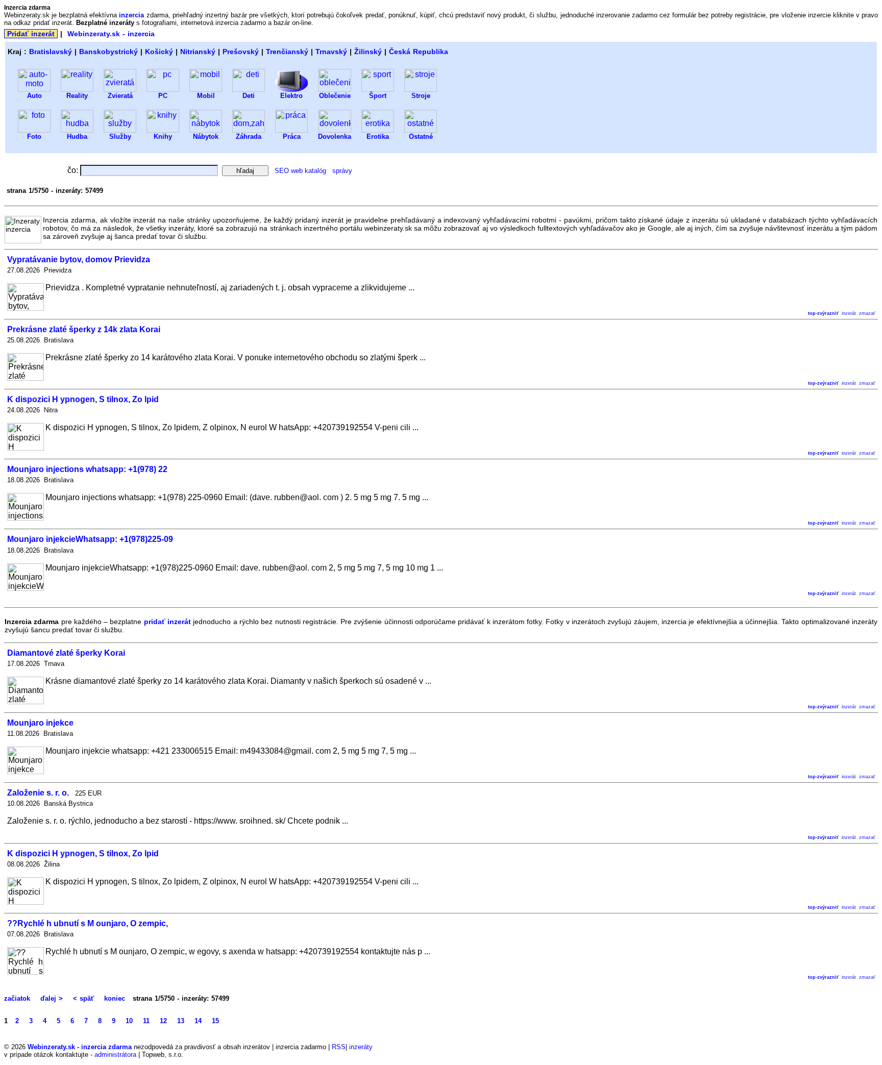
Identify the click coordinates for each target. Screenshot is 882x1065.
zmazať (867, 313)
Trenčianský (287, 51)
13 (180, 1021)
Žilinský (368, 51)
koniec (115, 998)
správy (342, 171)
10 (129, 1021)
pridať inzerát (167, 621)
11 (146, 1021)
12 (163, 1021)
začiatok (18, 998)
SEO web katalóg (300, 171)
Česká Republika (418, 51)
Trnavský (331, 51)
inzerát (849, 313)
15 (215, 1021)
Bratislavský (50, 51)
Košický (159, 51)
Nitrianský (197, 51)
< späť (83, 998)
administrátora (115, 1054)
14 (198, 1021)
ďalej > (51, 998)
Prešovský (241, 51)
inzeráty (361, 1047)
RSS (339, 1047)
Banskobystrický (108, 51)
